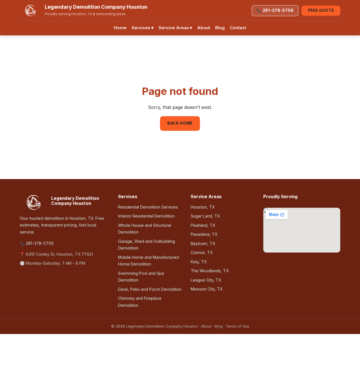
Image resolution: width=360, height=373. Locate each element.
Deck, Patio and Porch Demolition (149, 289)
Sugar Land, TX (205, 216)
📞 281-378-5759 (275, 10)
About (203, 27)
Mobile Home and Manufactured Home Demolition (148, 260)
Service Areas (175, 27)
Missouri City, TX (206, 289)
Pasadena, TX (204, 234)
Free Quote (321, 10)
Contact (238, 27)
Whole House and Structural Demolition (144, 228)
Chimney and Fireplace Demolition (139, 301)
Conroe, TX (202, 252)
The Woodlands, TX (210, 270)
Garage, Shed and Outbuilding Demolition (146, 244)
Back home (180, 123)
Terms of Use (237, 326)
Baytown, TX (203, 243)
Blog (220, 27)
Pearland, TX (203, 225)
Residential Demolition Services (148, 207)
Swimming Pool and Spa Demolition (141, 276)
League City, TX (206, 280)
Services (143, 27)
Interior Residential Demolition (146, 216)
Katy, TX (199, 261)
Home (120, 27)
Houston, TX (203, 207)
